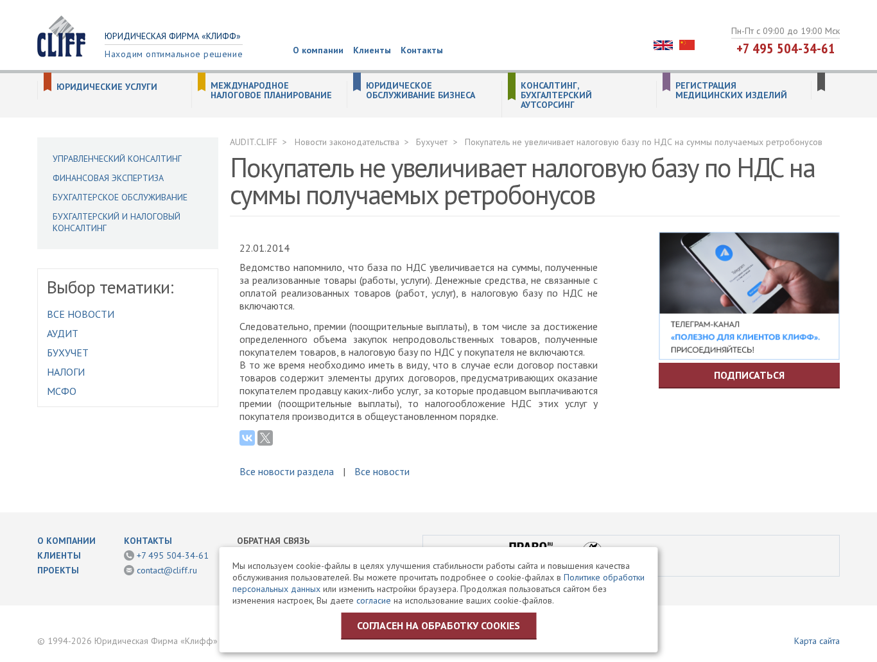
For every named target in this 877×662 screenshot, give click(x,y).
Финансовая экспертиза (108, 178)
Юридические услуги (106, 87)
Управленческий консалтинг (117, 158)
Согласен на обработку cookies (438, 625)
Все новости (80, 314)
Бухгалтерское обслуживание (120, 197)
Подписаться (749, 375)
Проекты (58, 570)
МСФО (61, 391)
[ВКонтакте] (247, 438)
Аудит (62, 333)
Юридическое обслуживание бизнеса (420, 90)
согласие (373, 600)
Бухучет (68, 352)
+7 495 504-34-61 (785, 48)
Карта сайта (817, 641)
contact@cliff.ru (167, 570)
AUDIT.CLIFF (253, 142)
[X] (265, 438)
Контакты (422, 50)
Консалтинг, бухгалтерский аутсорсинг (556, 95)
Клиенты (372, 50)
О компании (318, 50)
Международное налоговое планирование (271, 90)
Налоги (66, 371)
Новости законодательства (347, 142)
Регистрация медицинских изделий (731, 90)
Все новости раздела (286, 471)
